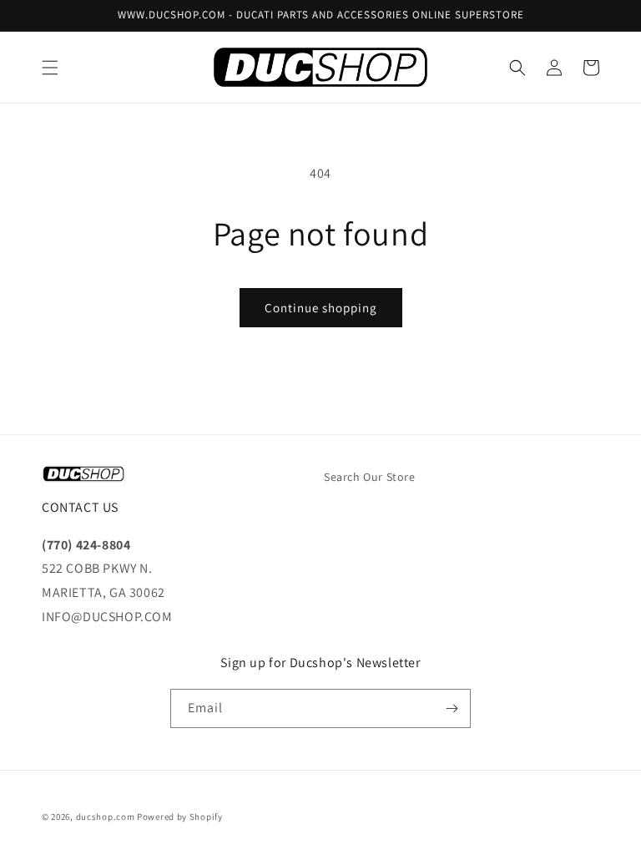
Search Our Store (370, 476)
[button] (50, 67)
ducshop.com (105, 816)
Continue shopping (321, 308)
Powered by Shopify (180, 816)
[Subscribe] (451, 708)
